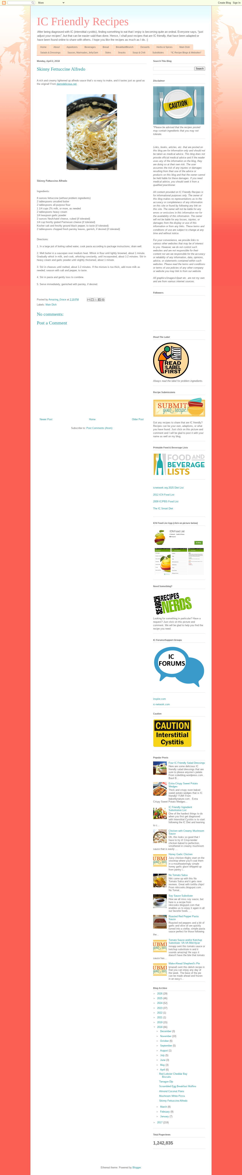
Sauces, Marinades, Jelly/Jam (82, 52)
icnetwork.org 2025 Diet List (168, 487)
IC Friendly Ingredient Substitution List (180, 809)
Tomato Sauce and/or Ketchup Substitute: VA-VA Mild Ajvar (185, 941)
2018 (160, 1027)
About (57, 47)
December (166, 1031)
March (164, 1106)
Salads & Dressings (50, 52)
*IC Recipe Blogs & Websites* (186, 52)
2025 (160, 998)
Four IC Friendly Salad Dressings (187, 762)
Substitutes (158, 52)
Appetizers (72, 47)
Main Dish (184, 47)
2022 (160, 1012)
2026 (160, 993)
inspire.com (159, 698)
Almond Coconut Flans (171, 1091)
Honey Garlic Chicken (180, 854)
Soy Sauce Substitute (181, 895)
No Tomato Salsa (178, 875)
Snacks (122, 52)
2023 (160, 1008)
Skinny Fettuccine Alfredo (173, 1100)
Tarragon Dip (166, 1081)
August (164, 1050)
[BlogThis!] (92, 300)
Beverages (90, 47)
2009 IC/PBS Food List (165, 501)
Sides (108, 52)
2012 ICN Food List (163, 494)
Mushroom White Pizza (172, 1096)
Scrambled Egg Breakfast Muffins (177, 1086)
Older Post (138, 419)
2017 (160, 1122)
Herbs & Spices (164, 47)
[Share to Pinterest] (103, 300)
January (165, 1116)
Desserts (145, 47)
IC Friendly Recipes (83, 21)
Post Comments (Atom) (99, 428)
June (163, 1060)
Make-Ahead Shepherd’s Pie (184, 963)
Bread (106, 47)
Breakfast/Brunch (124, 47)
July (162, 1055)
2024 (160, 1003)
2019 (160, 1022)
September (166, 1045)
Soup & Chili (139, 52)
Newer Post (46, 419)
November (166, 1036)
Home (43, 47)
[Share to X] (96, 300)
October (165, 1040)
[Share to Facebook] (99, 300)
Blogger (137, 1167)
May (163, 1065)
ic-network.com (161, 704)
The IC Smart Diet (163, 508)
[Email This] (89, 300)
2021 (160, 1017)
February (165, 1111)
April (163, 1069)
